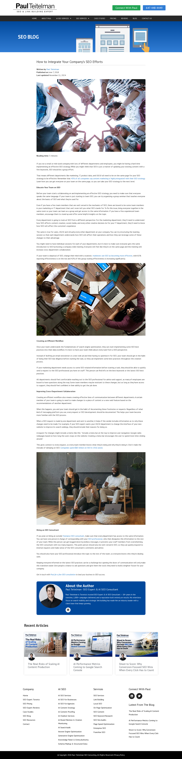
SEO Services (81, 18)
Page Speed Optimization (103, 724)
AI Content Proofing (66, 712)
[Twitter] (139, 696)
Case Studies (99, 18)
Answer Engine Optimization (70, 731)
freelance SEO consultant (73, 536)
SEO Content (98, 712)
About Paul (46, 18)
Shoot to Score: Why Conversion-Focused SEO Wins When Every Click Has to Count (136, 667)
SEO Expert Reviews (31, 707)
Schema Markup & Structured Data (72, 744)
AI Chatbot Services (66, 716)
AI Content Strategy (66, 707)
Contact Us (147, 18)
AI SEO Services (62, 18)
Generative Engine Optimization (71, 735)
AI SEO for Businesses (67, 699)
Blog (135, 18)
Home (34, 18)
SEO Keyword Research (103, 716)
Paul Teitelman (52, 69)
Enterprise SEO (99, 728)
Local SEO (97, 703)
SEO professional (95, 539)
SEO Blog (27, 716)
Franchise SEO (99, 732)
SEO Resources (29, 720)
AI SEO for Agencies (66, 703)
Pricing (113, 18)
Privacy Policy (119, 755)
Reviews (124, 18)
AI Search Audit (64, 727)
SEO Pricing (27, 703)
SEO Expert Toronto (31, 699)
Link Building (98, 699)
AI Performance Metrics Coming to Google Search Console (87, 667)
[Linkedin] (68, 609)
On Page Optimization (102, 707)
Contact (26, 724)
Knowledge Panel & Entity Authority (73, 739)
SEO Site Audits (99, 720)
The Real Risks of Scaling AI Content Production (44, 665)
